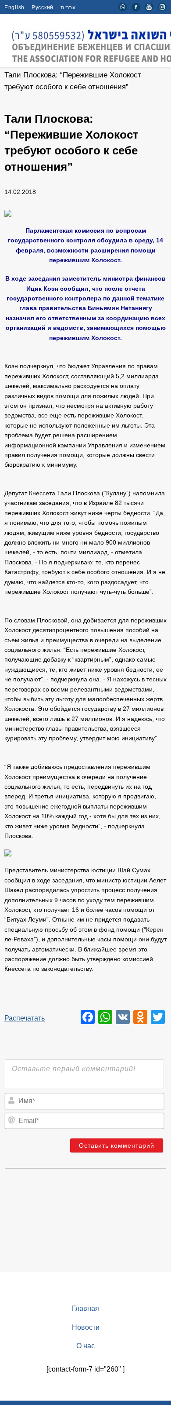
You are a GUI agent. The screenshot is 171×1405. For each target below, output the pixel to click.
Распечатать (24, 1018)
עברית (68, 7)
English (14, 7)
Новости (86, 1327)
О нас (85, 1346)
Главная (85, 1308)
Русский (42, 7)
